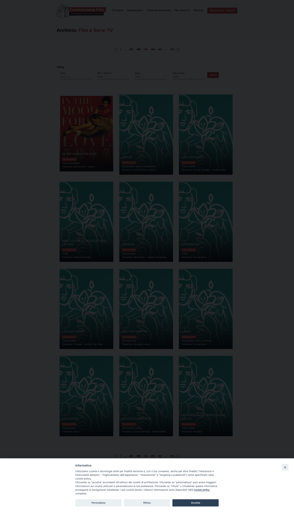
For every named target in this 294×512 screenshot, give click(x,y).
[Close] (285, 467)
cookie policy (202, 489)
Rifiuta (147, 502)
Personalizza (98, 502)
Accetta (195, 502)
